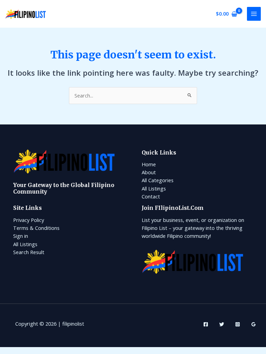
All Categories (158, 180)
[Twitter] (221, 324)
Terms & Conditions (36, 227)
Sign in (20, 235)
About (149, 172)
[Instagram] (237, 324)
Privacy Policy (28, 219)
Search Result (28, 252)
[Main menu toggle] (254, 14)
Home (149, 164)
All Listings (154, 188)
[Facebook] (205, 324)
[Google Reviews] (253, 324)
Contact (151, 196)
